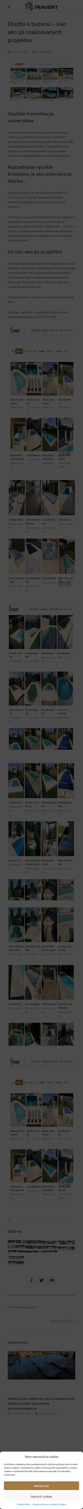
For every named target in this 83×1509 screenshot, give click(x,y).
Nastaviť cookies (41, 1496)
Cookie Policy (23, 1504)
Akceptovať (41, 1486)
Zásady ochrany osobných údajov (49, 1504)
